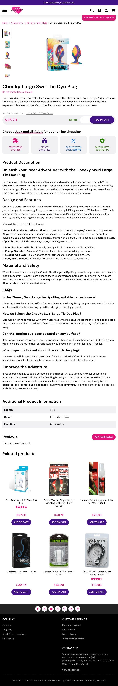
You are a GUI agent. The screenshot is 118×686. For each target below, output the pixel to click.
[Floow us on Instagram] (57, 609)
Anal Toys (30, 22)
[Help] (99, 10)
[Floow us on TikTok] (77, 609)
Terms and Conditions (73, 638)
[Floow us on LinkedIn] (71, 609)
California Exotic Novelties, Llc (39, 113)
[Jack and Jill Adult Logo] (17, 10)
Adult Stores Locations (14, 634)
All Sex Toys (17, 22)
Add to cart (102, 120)
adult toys (8, 377)
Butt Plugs (42, 22)
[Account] (106, 10)
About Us (7, 625)
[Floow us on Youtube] (51, 609)
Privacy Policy (69, 634)
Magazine (7, 629)
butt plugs (90, 279)
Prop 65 (101, 680)
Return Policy (68, 629)
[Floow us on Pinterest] (64, 609)
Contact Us (8, 638)
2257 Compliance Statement (79, 680)
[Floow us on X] (44, 609)
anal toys (7, 217)
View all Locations (71, 669)
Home (5, 22)
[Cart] (114, 10)
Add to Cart (21, 522)
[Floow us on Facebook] (38, 609)
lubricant (25, 356)
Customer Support (71, 625)
